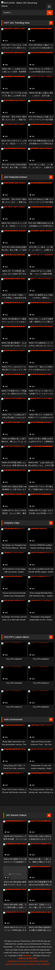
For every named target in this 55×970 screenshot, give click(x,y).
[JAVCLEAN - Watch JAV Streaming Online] (22, 4)
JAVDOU (8, 964)
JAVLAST (22, 961)
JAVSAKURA (19, 964)
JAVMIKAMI (12, 961)
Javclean (27, 955)
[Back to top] (47, 962)
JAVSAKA (43, 961)
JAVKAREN (33, 961)
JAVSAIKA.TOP (32, 964)
